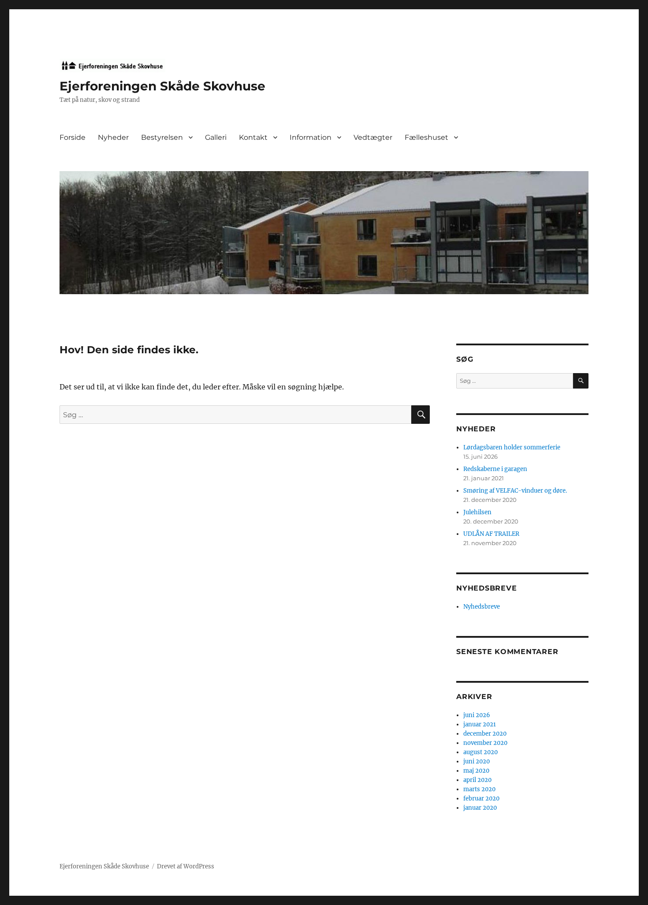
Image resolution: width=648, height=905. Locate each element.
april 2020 (477, 780)
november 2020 (485, 743)
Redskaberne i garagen (495, 469)
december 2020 (484, 733)
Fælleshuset (426, 137)
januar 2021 (479, 724)
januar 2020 (480, 808)
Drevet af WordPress (185, 866)
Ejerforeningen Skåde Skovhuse (162, 86)
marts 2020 (479, 789)
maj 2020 (476, 770)
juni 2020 (476, 761)
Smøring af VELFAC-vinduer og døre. (515, 490)
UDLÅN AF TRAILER (491, 534)
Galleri (216, 137)
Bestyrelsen (162, 137)
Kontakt (253, 137)
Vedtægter (373, 137)
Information (310, 137)
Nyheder (113, 137)
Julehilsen (477, 512)
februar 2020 (481, 798)
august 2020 (480, 752)
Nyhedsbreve (481, 606)
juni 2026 (476, 715)
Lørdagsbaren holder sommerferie (511, 447)
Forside (73, 137)
